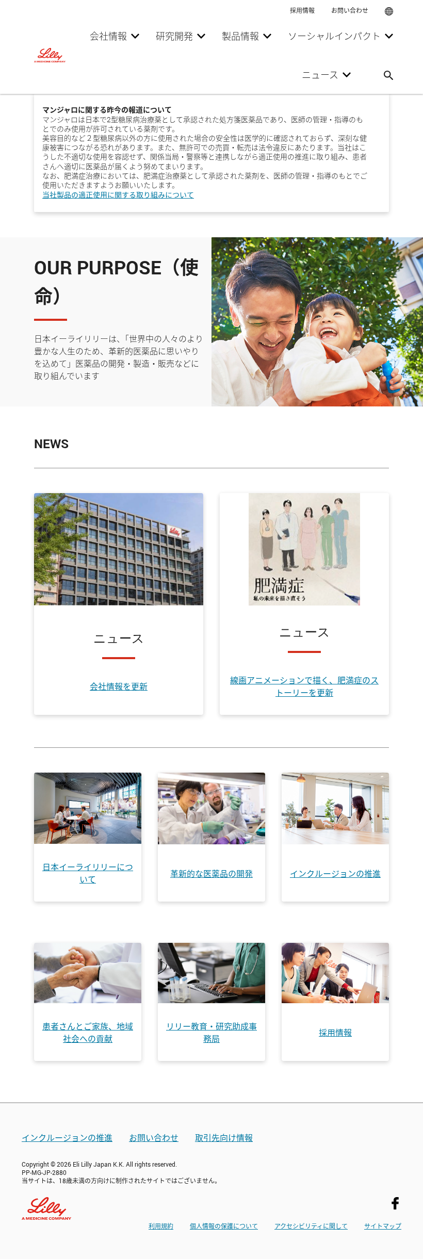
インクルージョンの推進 (67, 1137)
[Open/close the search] (388, 74)
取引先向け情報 (224, 1137)
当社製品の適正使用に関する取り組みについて (118, 194)
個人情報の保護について (224, 1226)
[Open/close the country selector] (389, 10)
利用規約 (161, 1226)
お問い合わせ (153, 1137)
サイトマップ (382, 1226)
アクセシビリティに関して (311, 1226)
